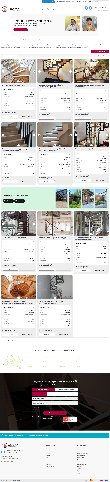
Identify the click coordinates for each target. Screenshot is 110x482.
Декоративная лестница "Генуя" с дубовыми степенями (52, 149)
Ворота (48, 451)
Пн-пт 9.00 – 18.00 (83, 1)
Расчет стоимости (27, 116)
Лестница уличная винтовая (14, 238)
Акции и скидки (81, 448)
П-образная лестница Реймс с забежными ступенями (50, 86)
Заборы (48, 453)
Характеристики (8, 89)
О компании (80, 462)
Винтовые (48, 462)
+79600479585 (102, 7)
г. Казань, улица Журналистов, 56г (66, 1)
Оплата (79, 473)
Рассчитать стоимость (20, 29)
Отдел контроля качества (83, 453)
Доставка (79, 468)
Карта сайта (17, 480)
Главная (3, 39)
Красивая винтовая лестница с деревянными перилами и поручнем (17, 302)
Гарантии (79, 471)
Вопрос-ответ (80, 457)
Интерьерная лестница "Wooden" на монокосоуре (89, 86)
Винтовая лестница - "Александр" (52, 238)
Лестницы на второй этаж (15, 39)
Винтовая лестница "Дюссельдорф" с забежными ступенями (17, 149)
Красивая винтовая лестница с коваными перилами (51, 302)
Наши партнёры (81, 451)
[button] (3, 71)
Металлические (50, 466)
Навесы (48, 455)
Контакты (79, 466)
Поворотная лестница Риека (14, 85)
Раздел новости (81, 455)
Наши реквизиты (81, 464)
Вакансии (79, 460)
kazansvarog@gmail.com (103, 10)
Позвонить (58, 385)
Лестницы (48, 460)
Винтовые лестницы (30, 39)
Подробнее (10, 116)
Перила (48, 457)
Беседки (48, 448)
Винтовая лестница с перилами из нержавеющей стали (89, 238)
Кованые (48, 464)
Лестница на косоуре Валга (86, 149)
